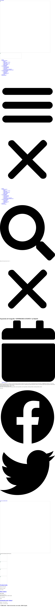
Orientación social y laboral (6, 600)
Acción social (5, 68)
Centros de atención (6, 66)
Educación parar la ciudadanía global (8, 198)
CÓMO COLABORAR (5, 70)
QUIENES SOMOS (4, 60)
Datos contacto (3, 591)
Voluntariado (5, 72)
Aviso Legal (1, 589)
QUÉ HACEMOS (4, 194)
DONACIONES (4, 75)
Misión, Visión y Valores (6, 190)
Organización (5, 191)
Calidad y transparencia (6, 63)
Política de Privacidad (3, 586)
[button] (27, 131)
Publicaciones (5, 65)
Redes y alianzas (5, 64)
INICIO (3, 59)
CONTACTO (5, 73)
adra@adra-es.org (4, 598)
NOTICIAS (3, 74)
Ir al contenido (2, 0)
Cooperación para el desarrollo (7, 197)
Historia (4, 61)
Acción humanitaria (6, 67)
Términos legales (3, 585)
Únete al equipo (5, 71)
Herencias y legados (6, 201)
